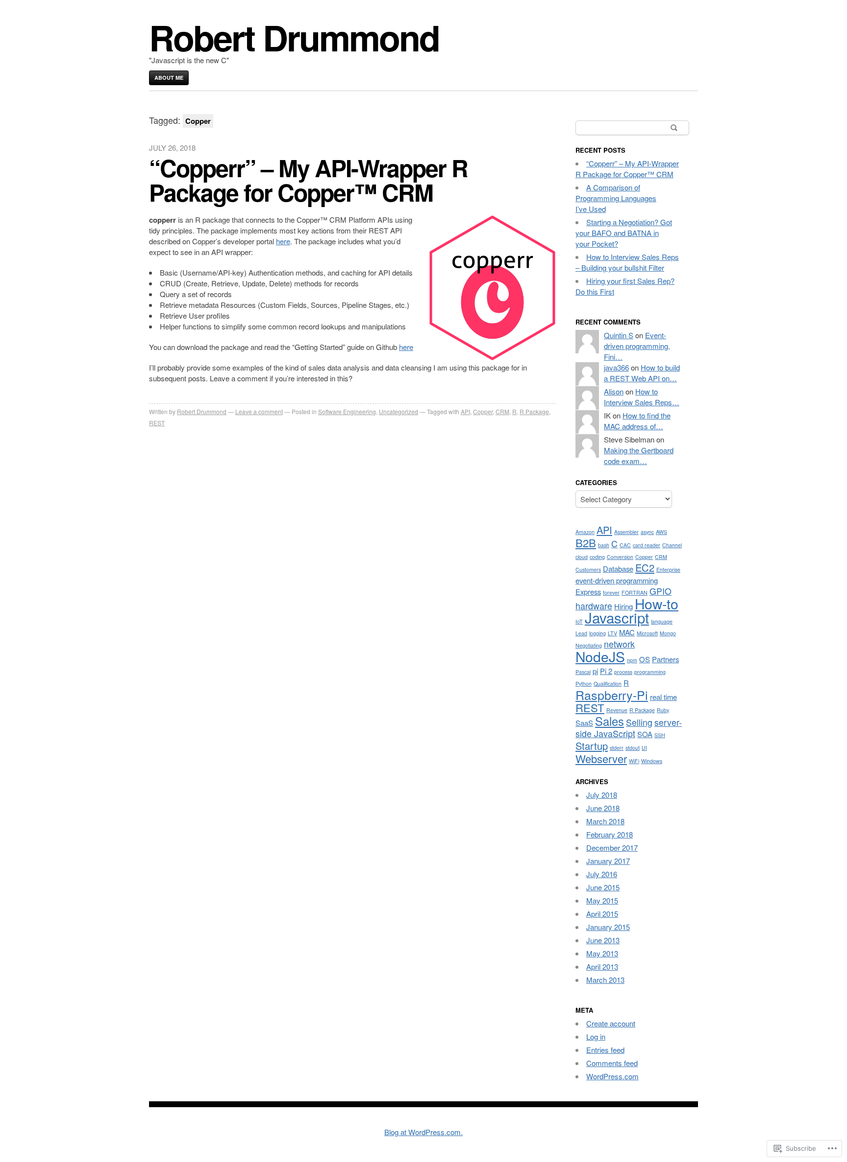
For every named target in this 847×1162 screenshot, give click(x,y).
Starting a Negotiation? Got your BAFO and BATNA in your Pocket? (623, 233)
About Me (168, 77)
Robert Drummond (294, 37)
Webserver (601, 758)
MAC (627, 632)
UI (644, 747)
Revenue (616, 710)
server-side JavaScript (628, 728)
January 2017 (608, 861)
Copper (483, 411)
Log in (595, 1036)
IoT (579, 621)
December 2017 (612, 847)
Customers (588, 569)
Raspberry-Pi (611, 694)
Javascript (617, 617)
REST (157, 422)
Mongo (668, 633)
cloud (581, 556)
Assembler (626, 531)
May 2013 (602, 953)
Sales (609, 721)
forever (611, 592)
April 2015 (602, 913)
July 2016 (601, 874)
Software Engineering (347, 411)
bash (603, 545)
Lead (581, 633)
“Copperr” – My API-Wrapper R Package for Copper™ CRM (308, 180)
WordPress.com (612, 1076)
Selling (639, 722)
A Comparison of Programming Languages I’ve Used (615, 198)
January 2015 (608, 927)
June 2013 (603, 940)
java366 (616, 367)
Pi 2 (606, 671)
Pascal (583, 671)
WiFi (634, 761)
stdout (632, 747)
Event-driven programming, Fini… (637, 346)
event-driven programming (616, 580)
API (465, 411)
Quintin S (618, 335)
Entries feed (605, 1050)
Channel (672, 545)
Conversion (620, 556)
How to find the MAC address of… (637, 420)
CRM (502, 411)
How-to (656, 603)
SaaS (584, 723)
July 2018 (601, 795)
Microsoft (647, 633)
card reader (646, 545)
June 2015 (603, 887)
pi (595, 671)
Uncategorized (398, 411)
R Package (534, 411)
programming (650, 671)
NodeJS (600, 656)
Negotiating (588, 645)
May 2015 (602, 900)
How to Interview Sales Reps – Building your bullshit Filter (627, 262)
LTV (612, 633)
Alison (613, 391)
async (647, 531)
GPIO (660, 591)
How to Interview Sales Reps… (641, 396)
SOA (644, 734)
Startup (591, 746)
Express (588, 591)
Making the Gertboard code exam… (638, 455)
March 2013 (605, 980)
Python (583, 683)
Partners (665, 659)
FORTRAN (635, 592)
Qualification (608, 683)
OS (644, 659)
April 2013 (602, 966)
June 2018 (603, 808)
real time (663, 697)
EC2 (644, 567)
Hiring (623, 606)
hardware (593, 606)
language (662, 621)
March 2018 (605, 821)
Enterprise (668, 569)
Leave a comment (259, 411)
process (623, 671)
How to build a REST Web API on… (642, 372)
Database (618, 568)
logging (597, 633)
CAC (625, 545)
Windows (651, 761)
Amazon (585, 531)
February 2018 (609, 834)
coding (597, 556)
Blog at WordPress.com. (423, 1132)
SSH (659, 735)
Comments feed (612, 1063)
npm (632, 660)
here (283, 241)
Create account (610, 1023)
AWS (661, 531)
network (619, 644)
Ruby (663, 710)
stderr (616, 747)
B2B (585, 542)
